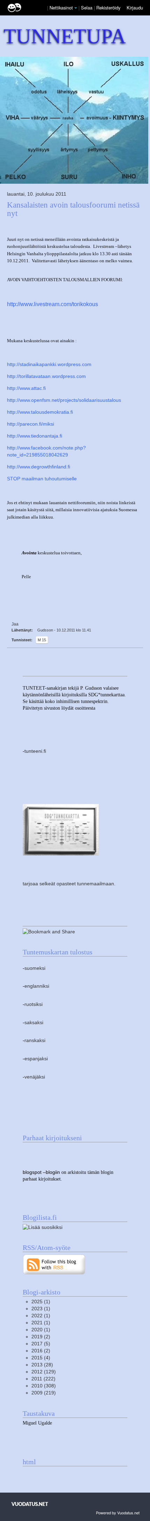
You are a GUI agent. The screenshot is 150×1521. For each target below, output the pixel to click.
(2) (40, 1336)
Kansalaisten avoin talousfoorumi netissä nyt (73, 209)
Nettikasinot (61, 7)
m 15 (42, 640)
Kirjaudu (135, 7)
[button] (75, 8)
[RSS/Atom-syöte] (54, 1264)
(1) (40, 1301)
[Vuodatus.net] (30, 1504)
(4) (40, 1357)
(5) (40, 1343)
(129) (43, 1371)
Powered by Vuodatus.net (118, 1512)
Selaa (87, 7)
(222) (43, 1378)
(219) (43, 1392)
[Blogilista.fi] (42, 1227)
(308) (43, 1385)
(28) (42, 1364)
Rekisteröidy (108, 7)
